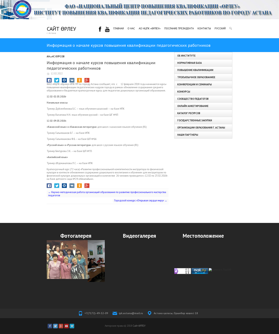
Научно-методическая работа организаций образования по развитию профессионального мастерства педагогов (107, 194)
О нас (131, 28)
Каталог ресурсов (188, 113)
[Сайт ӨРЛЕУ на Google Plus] (61, 326)
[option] (76, 261)
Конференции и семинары (194, 84)
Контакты (204, 28)
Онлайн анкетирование (192, 106)
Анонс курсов (56, 56)
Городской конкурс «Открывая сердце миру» (140, 200)
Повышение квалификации (195, 70)
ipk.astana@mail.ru (131, 313)
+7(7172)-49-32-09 (96, 313)
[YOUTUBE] (107, 28)
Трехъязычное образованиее (196, 77)
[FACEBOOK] (100, 28)
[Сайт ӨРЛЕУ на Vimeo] (72, 326)
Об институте (186, 55)
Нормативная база (189, 63)
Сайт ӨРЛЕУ (61, 28)
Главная (118, 28)
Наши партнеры (187, 134)
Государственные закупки (194, 120)
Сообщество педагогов (193, 98)
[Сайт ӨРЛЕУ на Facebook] (50, 326)
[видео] (139, 269)
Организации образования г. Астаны (201, 127)
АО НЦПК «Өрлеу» (150, 28)
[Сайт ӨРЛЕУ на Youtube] (66, 326)
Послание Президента (179, 28)
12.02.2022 (56, 73)
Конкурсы (183, 91)
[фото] (76, 261)
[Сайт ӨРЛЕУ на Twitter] (55, 326)
